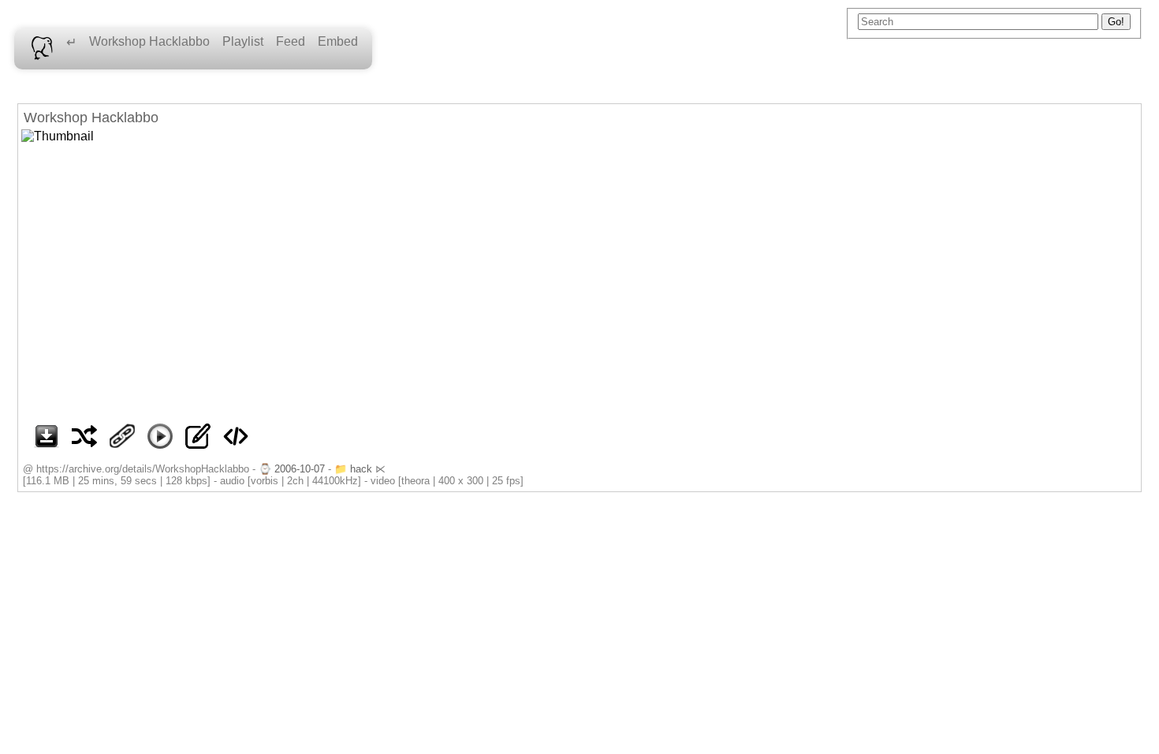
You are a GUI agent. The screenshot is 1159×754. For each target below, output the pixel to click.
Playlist (242, 41)
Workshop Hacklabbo (149, 41)
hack (361, 469)
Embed (338, 41)
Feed (290, 41)
